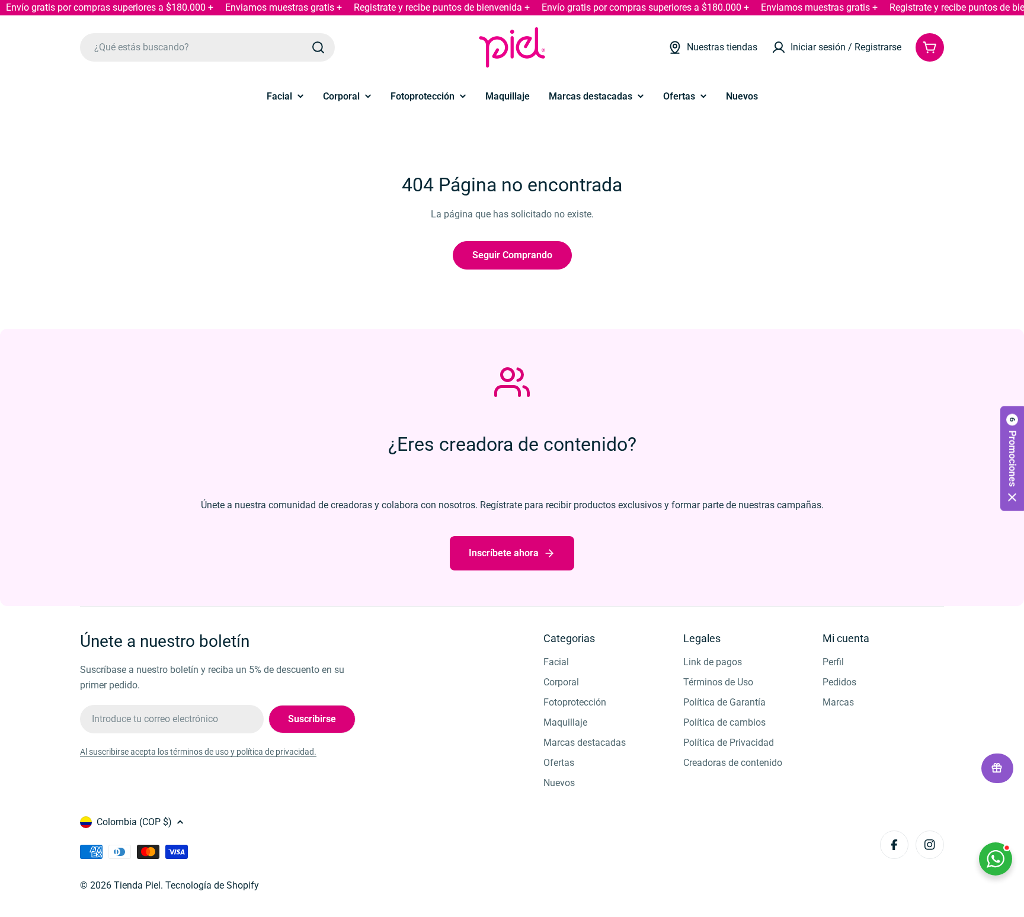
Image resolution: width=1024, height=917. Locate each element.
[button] (1012, 458)
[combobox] (207, 47)
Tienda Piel (137, 885)
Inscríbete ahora (504, 553)
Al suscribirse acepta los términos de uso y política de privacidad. (198, 751)
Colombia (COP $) (134, 822)
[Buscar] (318, 47)
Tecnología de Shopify (212, 885)
